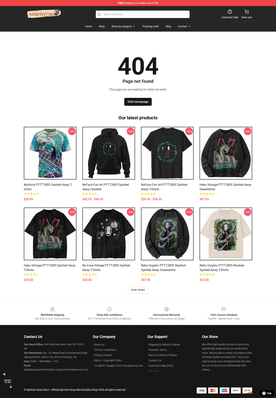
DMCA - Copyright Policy (108, 360)
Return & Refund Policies (163, 355)
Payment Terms (158, 349)
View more (138, 290)
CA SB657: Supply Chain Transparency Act (118, 365)
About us (99, 344)
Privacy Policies (103, 355)
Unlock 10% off (7, 381)
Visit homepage (138, 101)
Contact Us (155, 360)
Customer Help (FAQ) (161, 365)
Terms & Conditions (105, 349)
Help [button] (269, 393)
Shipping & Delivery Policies (164, 344)
